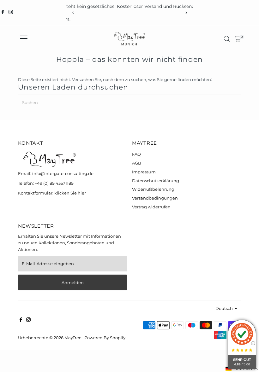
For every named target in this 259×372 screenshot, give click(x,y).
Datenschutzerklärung (155, 180)
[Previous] (73, 13)
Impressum (144, 171)
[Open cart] (237, 39)
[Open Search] (227, 39)
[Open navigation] (23, 39)
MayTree (72, 337)
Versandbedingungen (155, 198)
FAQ (136, 154)
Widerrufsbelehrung (153, 189)
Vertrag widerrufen (151, 206)
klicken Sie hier (70, 192)
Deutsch (224, 308)
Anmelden (73, 282)
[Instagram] (11, 12)
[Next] (186, 13)
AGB (136, 163)
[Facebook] (3, 12)
